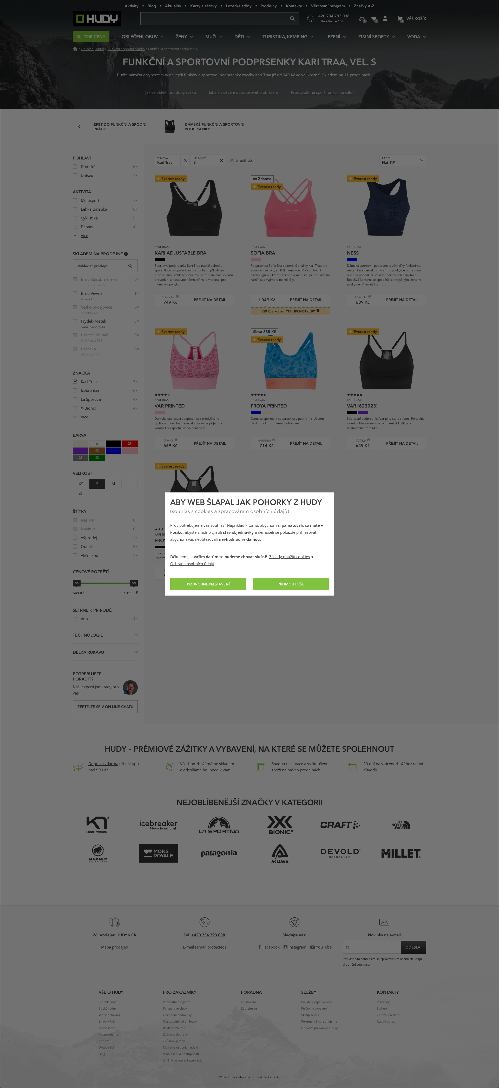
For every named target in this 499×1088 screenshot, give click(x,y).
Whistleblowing (110, 1015)
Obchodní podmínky (177, 1015)
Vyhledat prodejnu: (94, 266)
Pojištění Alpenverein (316, 1002)
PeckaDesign (272, 1077)
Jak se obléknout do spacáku (170, 92)
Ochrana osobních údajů (192, 564)
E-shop (382, 1008)
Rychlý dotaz (386, 1021)
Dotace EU (106, 1047)
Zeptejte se (249, 1008)
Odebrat (184, 160)
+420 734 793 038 (208, 934)
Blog (152, 5)
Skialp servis (310, 1015)
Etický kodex (107, 1008)
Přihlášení (385, 18)
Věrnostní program (328, 5)
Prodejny (269, 5)
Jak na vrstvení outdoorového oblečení (243, 92)
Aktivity (132, 5)
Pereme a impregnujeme (319, 1021)
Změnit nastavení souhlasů (182, 1060)
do (134, 583)
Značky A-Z (364, 5)
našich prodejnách (303, 770)
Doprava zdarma (103, 764)
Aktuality (173, 5)
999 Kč (165, 441)
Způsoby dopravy (175, 1034)
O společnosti (108, 1002)
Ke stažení (248, 1002)
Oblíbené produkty (373, 18)
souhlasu (363, 964)
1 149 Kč (359, 297)
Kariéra (104, 1041)
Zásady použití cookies (289, 557)
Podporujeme (108, 1034)
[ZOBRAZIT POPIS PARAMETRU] (126, 253)
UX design (225, 1077)
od (77, 583)
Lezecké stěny (239, 5)
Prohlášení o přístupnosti (181, 1054)
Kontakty (294, 5)
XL (81, 494)
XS (81, 484)
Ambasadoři (107, 1028)
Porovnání (362, 18)
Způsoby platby (174, 1041)
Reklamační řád (174, 1028)
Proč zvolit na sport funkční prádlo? (322, 92)
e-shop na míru (247, 1077)
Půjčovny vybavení (314, 1008)
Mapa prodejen (114, 947)
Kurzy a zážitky (203, 5)
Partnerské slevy (175, 1008)
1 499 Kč (166, 297)
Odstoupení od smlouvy (180, 1021)
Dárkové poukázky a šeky (319, 1028)
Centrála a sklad (388, 1015)
